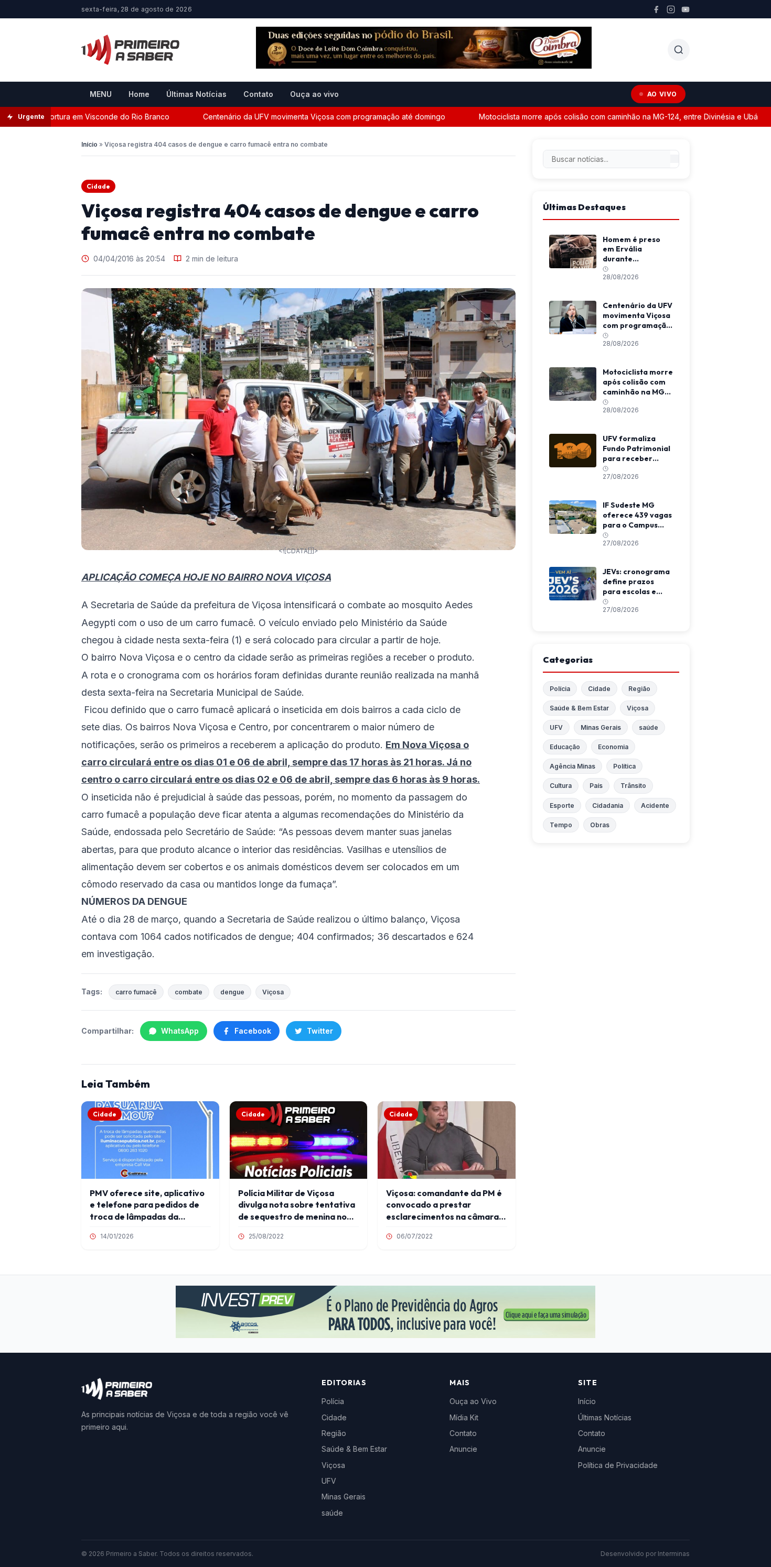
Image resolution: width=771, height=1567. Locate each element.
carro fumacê (136, 992)
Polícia (560, 689)
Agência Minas (572, 766)
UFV (556, 727)
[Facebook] (656, 9)
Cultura (561, 786)
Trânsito (633, 786)
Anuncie (463, 1448)
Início (89, 144)
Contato (258, 94)
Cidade (98, 186)
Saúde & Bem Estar (579, 708)
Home (138, 94)
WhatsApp (180, 1030)
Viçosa (273, 992)
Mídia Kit (463, 1417)
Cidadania (607, 805)
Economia (613, 747)
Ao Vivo (662, 94)
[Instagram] (671, 9)
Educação (565, 747)
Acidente (655, 805)
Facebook (252, 1030)
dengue (232, 992)
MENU (101, 94)
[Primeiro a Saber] (130, 50)
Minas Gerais (601, 727)
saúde (648, 727)
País (596, 786)
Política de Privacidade (618, 1465)
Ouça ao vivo (314, 94)
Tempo (561, 825)
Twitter (320, 1030)
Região (639, 689)
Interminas (674, 1554)
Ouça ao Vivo (473, 1401)
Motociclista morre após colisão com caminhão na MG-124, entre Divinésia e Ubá (591, 116)
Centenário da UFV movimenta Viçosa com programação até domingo (297, 116)
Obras (599, 825)
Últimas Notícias (196, 94)
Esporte (562, 805)
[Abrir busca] (679, 50)
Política (624, 766)
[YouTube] (685, 9)
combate (188, 992)
